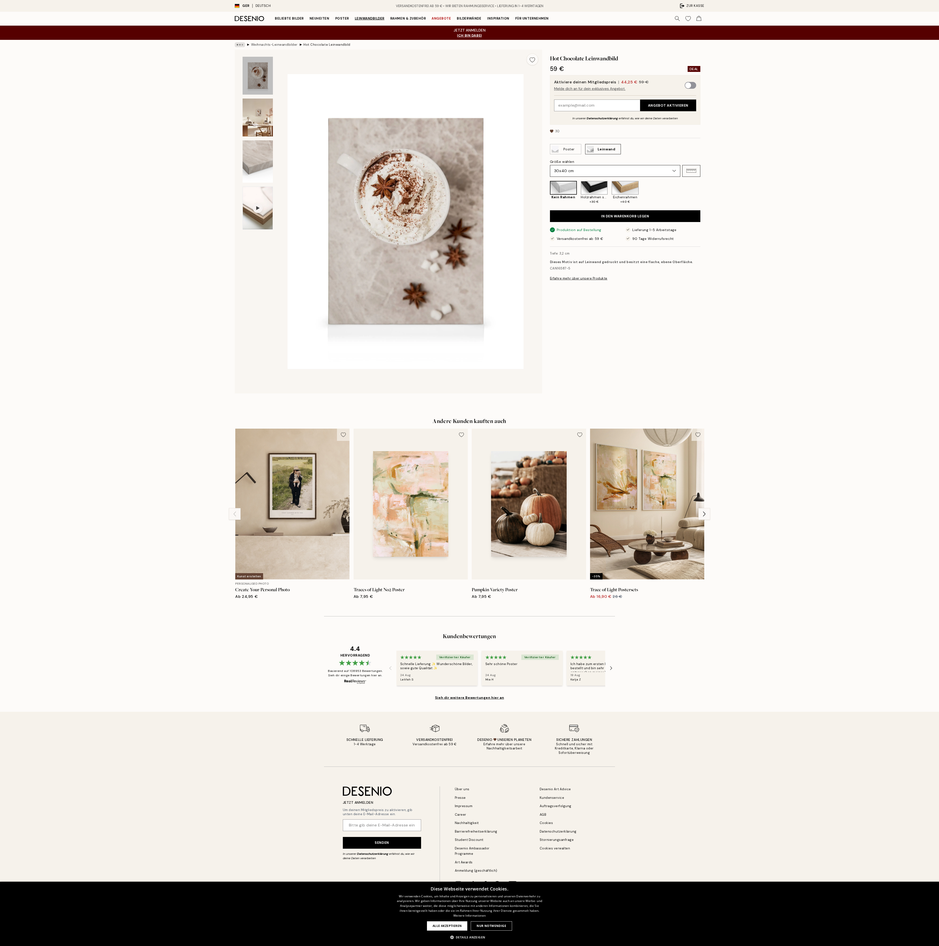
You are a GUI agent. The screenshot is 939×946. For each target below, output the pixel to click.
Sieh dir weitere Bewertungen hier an (469, 697)
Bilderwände (469, 18)
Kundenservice (552, 798)
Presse (460, 798)
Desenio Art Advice (555, 789)
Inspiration (498, 18)
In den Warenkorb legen (625, 216)
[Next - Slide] (704, 192)
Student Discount (469, 840)
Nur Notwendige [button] (491, 926)
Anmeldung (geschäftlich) (476, 870)
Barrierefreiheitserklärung (476, 831)
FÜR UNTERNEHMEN (532, 18)
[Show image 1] (258, 76)
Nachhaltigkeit (467, 823)
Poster (342, 18)
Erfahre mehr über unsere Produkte (578, 278)
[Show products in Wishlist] (688, 18)
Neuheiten (319, 18)
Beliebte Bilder (289, 18)
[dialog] (469, 914)
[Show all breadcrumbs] (240, 44)
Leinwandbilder (369, 18)
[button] (691, 171)
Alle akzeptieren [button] (447, 926)
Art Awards (464, 862)
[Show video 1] (258, 208)
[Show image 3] (258, 161)
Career (460, 814)
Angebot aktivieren (668, 105)
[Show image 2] (258, 117)
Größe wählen (562, 161)
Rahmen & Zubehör (408, 18)
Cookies (546, 823)
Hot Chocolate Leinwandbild (326, 45)
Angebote (441, 18)
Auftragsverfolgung (555, 806)
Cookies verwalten (555, 848)
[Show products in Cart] (698, 18)
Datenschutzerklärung (602, 118)
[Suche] (677, 18)
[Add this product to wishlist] (532, 59)
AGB (543, 814)
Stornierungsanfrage (557, 840)
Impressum (464, 806)
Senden (382, 842)
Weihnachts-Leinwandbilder (274, 45)
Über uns (462, 789)
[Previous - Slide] (546, 192)
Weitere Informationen (469, 915)
